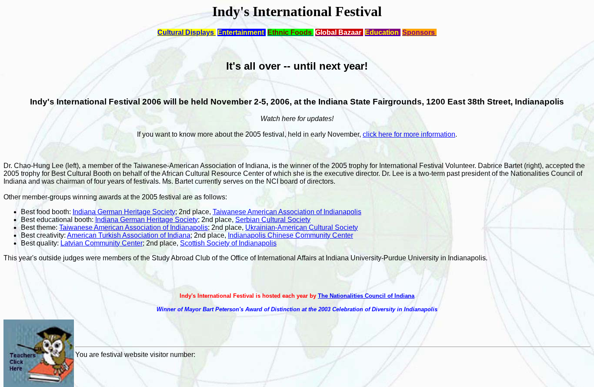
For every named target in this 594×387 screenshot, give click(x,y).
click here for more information (409, 134)
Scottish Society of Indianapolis (228, 243)
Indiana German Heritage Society (124, 211)
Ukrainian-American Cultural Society (301, 227)
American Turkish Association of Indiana (128, 235)
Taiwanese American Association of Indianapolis (287, 211)
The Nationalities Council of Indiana (366, 296)
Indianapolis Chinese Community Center (290, 235)
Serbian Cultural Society (272, 219)
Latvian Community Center (101, 243)
